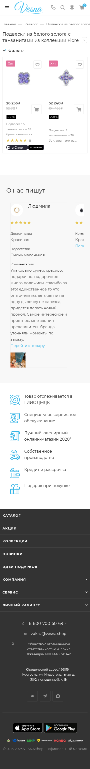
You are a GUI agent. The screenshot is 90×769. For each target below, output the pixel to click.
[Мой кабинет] (72, 8)
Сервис (10, 592)
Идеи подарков (19, 567)
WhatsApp (57, 696)
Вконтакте (32, 696)
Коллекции (15, 541)
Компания (14, 579)
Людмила (39, 206)
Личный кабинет (21, 605)
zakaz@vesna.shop (48, 633)
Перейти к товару (27, 345)
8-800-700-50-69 (46, 624)
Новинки (12, 554)
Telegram (45, 696)
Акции (9, 528)
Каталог (11, 515)
